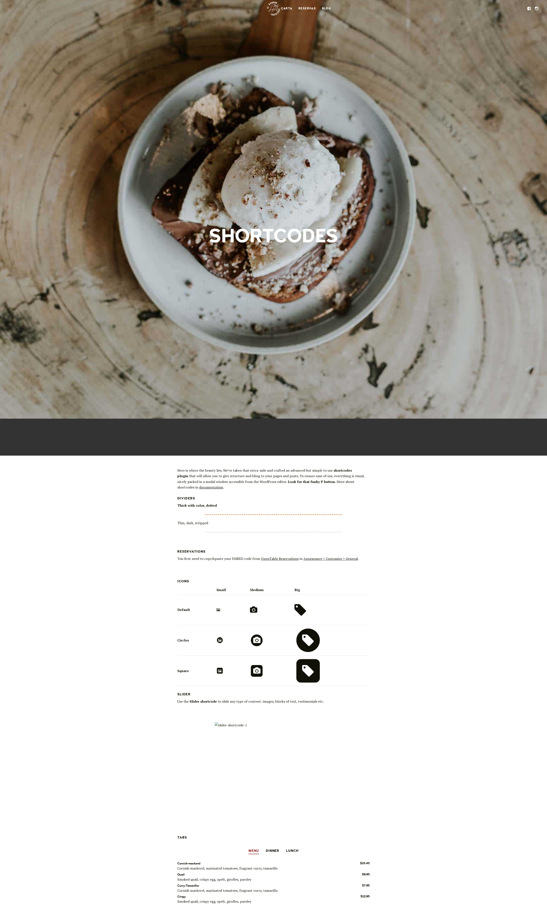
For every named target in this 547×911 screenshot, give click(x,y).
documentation (211, 487)
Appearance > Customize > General (330, 558)
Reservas (307, 8)
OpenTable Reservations (280, 558)
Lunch (292, 851)
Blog (326, 8)
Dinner (272, 851)
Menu (254, 851)
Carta (287, 8)
